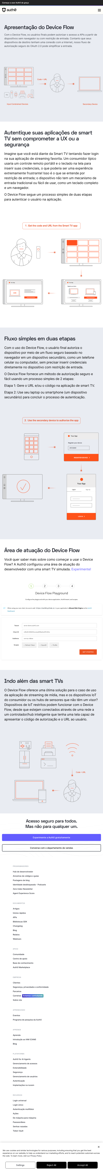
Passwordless (19, 1122)
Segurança (18, 1072)
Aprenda (17, 1035)
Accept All (82, 1165)
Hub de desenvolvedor (23, 872)
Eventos (16, 1015)
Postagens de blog (21, 880)
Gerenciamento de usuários (25, 1076)
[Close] (99, 1147)
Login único (18, 1105)
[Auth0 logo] (50, 10)
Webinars (17, 939)
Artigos (16, 909)
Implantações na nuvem (23, 1085)
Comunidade (18, 954)
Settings (20, 1165)
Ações (16, 1113)
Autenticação (19, 1081)
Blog (15, 930)
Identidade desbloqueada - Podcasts (29, 885)
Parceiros (17, 991)
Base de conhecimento (23, 963)
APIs (15, 917)
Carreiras (28, 996)
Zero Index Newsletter (23, 889)
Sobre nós (17, 1000)
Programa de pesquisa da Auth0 (27, 1020)
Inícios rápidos (19, 913)
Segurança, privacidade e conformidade (31, 987)
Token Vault (18, 1131)
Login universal (19, 1100)
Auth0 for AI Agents (22, 1059)
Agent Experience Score (23, 893)
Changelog (18, 926)
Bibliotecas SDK (20, 922)
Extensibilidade (20, 1068)
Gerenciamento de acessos (25, 1063)
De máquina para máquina (24, 1118)
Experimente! (81, 569)
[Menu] (99, 10)
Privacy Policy (36, 1156)
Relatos (16, 935)
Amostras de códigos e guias (26, 876)
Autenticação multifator (23, 1109)
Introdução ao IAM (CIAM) (24, 1039)
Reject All (51, 1165)
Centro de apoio (20, 959)
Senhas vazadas (20, 1126)
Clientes (16, 983)
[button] (51, 848)
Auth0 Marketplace (21, 967)
